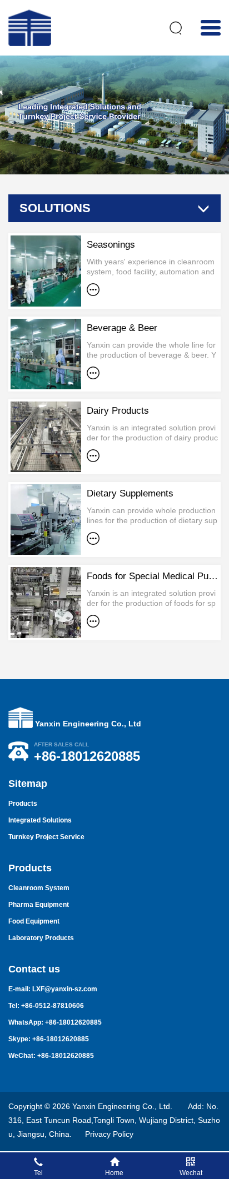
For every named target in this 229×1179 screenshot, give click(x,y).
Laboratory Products (41, 938)
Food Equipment (33, 921)
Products (22, 803)
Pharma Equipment (38, 905)
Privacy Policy (109, 1134)
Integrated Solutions (40, 820)
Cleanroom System (38, 888)
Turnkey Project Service (46, 837)
